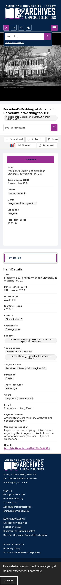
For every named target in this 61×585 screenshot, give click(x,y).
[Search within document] (54, 127)
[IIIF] (12, 145)
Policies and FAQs (12, 526)
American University (13, 544)
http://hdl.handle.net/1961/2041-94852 (27, 448)
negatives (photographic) (22, 203)
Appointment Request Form (17, 506)
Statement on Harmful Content (19, 531)
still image (11, 388)
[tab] (30, 159)
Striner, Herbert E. (17, 193)
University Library (12, 548)
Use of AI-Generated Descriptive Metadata (25, 535)
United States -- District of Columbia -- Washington (31, 357)
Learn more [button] (35, 571)
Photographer (13, 329)
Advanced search (14, 42)
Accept (9, 580)
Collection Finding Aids (15, 522)
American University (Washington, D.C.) (26, 368)
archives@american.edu (16, 510)
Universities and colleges (19, 351)
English (13, 213)
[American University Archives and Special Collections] (24, 465)
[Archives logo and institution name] (30, 12)
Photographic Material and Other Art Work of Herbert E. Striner (27, 117)
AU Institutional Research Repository (21, 552)
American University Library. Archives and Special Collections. (31, 340)
